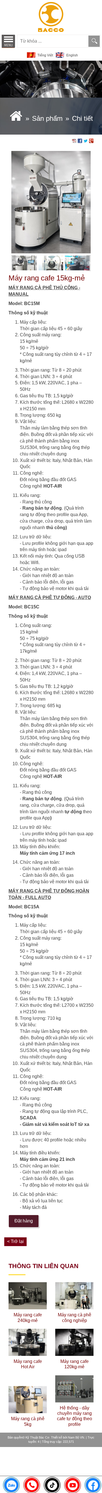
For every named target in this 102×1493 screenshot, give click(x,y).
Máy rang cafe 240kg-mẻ (28, 1317)
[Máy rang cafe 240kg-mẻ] (27, 1295)
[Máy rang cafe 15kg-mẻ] (51, 201)
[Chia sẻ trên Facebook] (80, 140)
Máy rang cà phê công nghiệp (74, 1317)
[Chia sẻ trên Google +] (91, 140)
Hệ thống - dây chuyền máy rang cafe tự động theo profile (74, 1416)
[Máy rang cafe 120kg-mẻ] (74, 1342)
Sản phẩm (47, 118)
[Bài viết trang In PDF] (74, 140)
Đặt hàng (23, 1220)
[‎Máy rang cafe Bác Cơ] (16, 118)
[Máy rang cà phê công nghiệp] (74, 1295)
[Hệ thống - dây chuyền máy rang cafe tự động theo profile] (74, 1388)
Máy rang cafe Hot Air (28, 1364)
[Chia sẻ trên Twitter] (85, 140)
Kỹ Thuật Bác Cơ (37, 1437)
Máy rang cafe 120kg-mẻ (74, 1364)
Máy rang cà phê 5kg (27, 1421)
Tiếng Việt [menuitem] (45, 55)
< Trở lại (15, 1241)
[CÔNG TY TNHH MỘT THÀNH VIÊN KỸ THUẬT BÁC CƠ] (51, 16)
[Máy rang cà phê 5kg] (27, 1399)
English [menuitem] (72, 55)
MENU (8, 41)
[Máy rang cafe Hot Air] (27, 1342)
